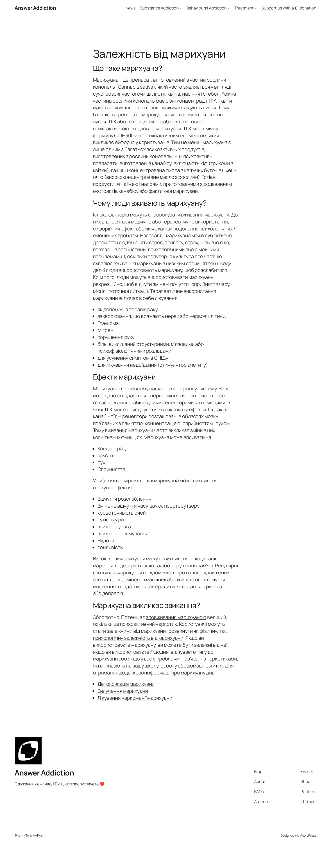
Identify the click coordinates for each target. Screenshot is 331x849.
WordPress (308, 835)
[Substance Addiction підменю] (181, 8)
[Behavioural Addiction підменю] (229, 8)
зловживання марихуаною (176, 617)
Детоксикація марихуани (126, 684)
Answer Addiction (35, 8)
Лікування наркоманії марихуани (134, 698)
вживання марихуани (205, 214)
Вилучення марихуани (122, 691)
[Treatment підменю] (256, 8)
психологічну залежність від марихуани (138, 638)
